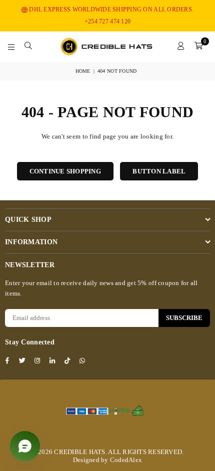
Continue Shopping (65, 171)
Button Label (159, 171)
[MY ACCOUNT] (181, 46)
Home (83, 71)
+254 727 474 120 (107, 21)
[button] (199, 46)
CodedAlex (126, 460)
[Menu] (11, 46)
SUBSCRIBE (184, 317)
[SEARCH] (28, 46)
